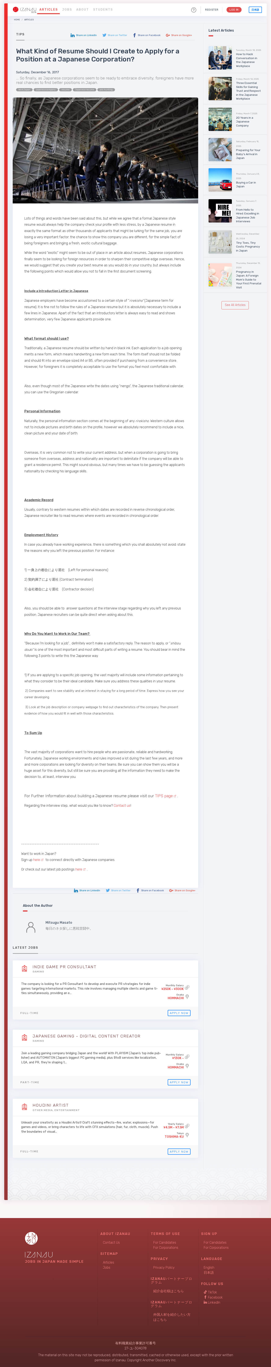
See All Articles (235, 305)
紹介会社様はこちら (168, 1291)
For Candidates (164, 1242)
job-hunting (106, 89)
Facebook (215, 1297)
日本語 (255, 9)
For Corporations (165, 1248)
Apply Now (179, 1013)
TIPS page (164, 796)
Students (103, 9)
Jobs (67, 9)
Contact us (122, 806)
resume (65, 89)
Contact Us (111, 1242)
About (82, 9)
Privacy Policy (164, 1267)
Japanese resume (84, 89)
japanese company (46, 89)
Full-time (29, 1013)
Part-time (29, 1082)
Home (17, 19)
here (36, 860)
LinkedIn (213, 1302)
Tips (20, 34)
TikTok (212, 1292)
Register (211, 9)
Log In (234, 9)
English (209, 1267)
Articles (48, 9)
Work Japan (24, 89)
